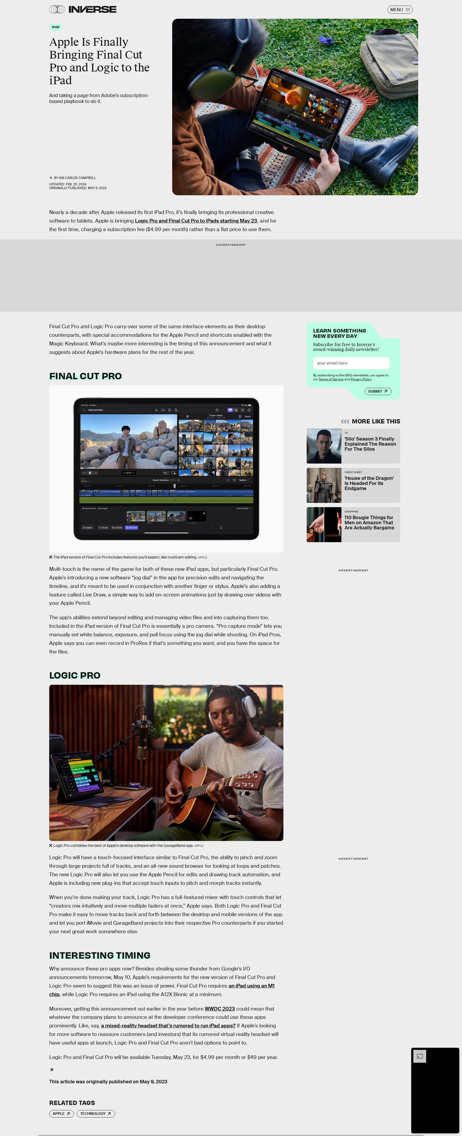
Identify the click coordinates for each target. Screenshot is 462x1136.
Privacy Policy (361, 379)
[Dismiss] (453, 1052)
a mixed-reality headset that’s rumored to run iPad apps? (168, 1025)
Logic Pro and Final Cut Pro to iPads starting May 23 (196, 220)
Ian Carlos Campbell (77, 178)
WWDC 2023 (220, 1008)
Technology (93, 1113)
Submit (375, 391)
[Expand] (417, 1052)
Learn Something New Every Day (339, 332)
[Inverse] (92, 9)
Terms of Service (331, 379)
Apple (59, 1113)
